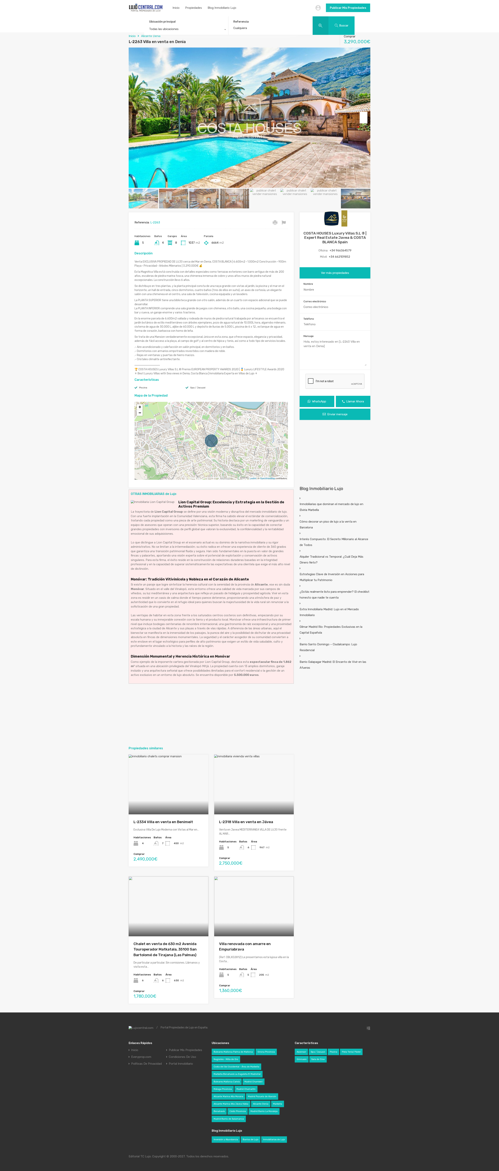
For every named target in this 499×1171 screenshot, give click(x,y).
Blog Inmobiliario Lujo (222, 8)
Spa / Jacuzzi (197, 387)
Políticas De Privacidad (146, 1063)
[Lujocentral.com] (146, 11)
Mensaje (308, 336)
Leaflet (253, 478)
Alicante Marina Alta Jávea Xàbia (231, 1104)
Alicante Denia (150, 36)
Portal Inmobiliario (181, 1063)
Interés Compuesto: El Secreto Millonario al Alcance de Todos (334, 542)
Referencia (241, 21)
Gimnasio (302, 1059)
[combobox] (186, 30)
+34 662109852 (339, 256)
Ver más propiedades (335, 273)
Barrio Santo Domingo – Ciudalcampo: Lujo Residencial (328, 647)
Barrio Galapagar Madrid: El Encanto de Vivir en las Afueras (333, 664)
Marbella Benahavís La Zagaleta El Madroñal (237, 1074)
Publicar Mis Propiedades (348, 8)
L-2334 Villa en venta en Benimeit (163, 822)
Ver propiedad (168, 802)
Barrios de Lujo (250, 1139)
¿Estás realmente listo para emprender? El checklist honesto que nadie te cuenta (334, 594)
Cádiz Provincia (237, 1111)
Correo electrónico (314, 301)
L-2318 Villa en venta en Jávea (246, 822)
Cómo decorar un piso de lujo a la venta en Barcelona (328, 524)
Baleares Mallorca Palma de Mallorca (233, 1052)
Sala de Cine (318, 1059)
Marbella (277, 1104)
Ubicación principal (162, 21)
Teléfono (308, 318)
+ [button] (140, 407)
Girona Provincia (266, 1052)
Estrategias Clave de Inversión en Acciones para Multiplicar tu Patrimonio (332, 577)
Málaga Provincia (223, 1089)
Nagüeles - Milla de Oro (226, 1059)
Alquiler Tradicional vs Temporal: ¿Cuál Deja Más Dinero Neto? (331, 559)
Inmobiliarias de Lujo (274, 1139)
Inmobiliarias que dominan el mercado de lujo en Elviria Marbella (331, 507)
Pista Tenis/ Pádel (351, 1052)
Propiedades (193, 8)
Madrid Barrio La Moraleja (264, 1111)
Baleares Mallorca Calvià (227, 1081)
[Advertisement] (211, 715)
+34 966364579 (340, 250)
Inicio (176, 8)
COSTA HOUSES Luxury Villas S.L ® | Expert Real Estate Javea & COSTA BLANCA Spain (334, 237)
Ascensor (301, 1052)
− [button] (140, 412)
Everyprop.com (141, 1056)
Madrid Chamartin (246, 1089)
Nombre (308, 283)
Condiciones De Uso (182, 1056)
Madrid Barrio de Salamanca (229, 1119)
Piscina (143, 387)
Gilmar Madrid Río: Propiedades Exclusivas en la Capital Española (331, 629)
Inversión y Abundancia (226, 1139)
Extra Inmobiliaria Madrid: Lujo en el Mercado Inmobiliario (329, 612)
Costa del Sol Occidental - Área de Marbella (236, 1066)
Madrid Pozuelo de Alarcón (262, 1096)
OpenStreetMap (267, 478)
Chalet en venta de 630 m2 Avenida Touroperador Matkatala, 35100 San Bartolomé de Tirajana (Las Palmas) (165, 949)
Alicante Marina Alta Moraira (228, 1096)
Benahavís (219, 1111)
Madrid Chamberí (253, 1081)
